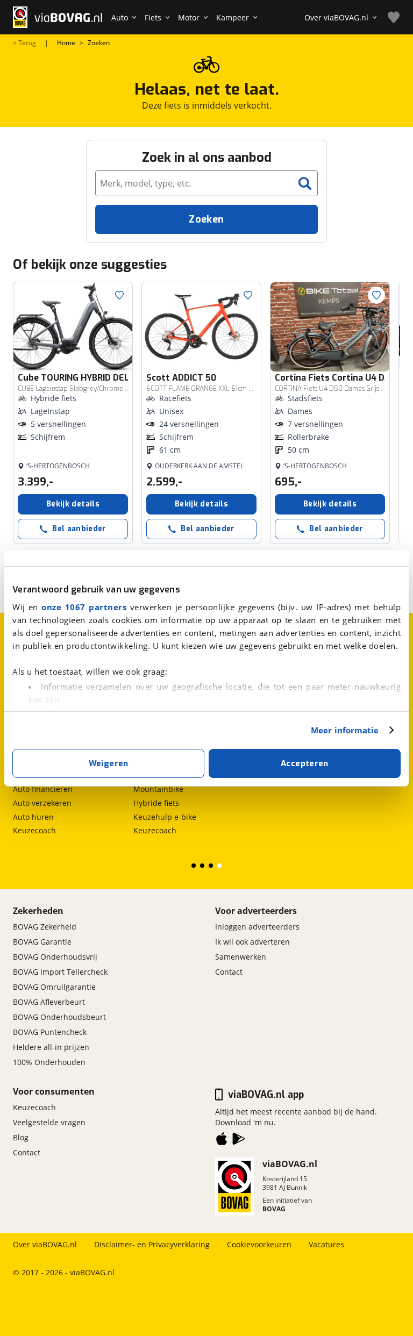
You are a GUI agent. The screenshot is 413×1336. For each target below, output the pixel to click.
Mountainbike (158, 789)
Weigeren (109, 763)
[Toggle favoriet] (119, 295)
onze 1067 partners (83, 607)
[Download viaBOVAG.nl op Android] (238, 1140)
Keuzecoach (34, 830)
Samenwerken (240, 957)
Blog (21, 1137)
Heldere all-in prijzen (51, 1047)
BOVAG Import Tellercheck (60, 972)
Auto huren (33, 817)
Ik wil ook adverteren (252, 942)
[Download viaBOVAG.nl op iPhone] (221, 1140)
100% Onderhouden (49, 1062)
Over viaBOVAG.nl (45, 1244)
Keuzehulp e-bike (164, 817)
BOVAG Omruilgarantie (54, 987)
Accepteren (305, 763)
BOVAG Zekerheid (44, 926)
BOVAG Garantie (42, 942)
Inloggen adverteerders (257, 926)
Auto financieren (43, 789)
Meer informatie (345, 730)
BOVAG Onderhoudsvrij (55, 957)
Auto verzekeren (42, 803)
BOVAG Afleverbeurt (49, 1002)
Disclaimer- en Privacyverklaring (152, 1244)
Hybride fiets (156, 803)
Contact (229, 972)
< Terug (24, 43)
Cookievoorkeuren (259, 1244)
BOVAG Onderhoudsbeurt (59, 1017)
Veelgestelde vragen (49, 1122)
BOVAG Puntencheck (50, 1032)
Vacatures (326, 1244)
